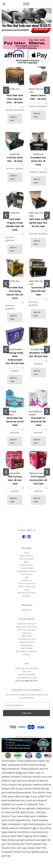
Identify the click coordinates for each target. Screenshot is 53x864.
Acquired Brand (26, 642)
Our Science (26, 574)
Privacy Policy (26, 565)
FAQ (26, 577)
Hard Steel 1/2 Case (26, 639)
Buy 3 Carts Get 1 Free (26, 627)
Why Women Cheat (26, 593)
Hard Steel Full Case (26, 623)
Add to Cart (13, 119)
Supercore (27, 633)
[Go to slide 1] (6, 90)
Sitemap (26, 596)
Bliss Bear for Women (26, 651)
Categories (26, 610)
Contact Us (26, 580)
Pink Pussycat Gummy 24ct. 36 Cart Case (38, 480)
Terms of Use (26, 568)
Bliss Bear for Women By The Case (38, 421)
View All (26, 654)
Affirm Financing (26, 586)
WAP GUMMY (26, 648)
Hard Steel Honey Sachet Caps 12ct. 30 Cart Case (38, 223)
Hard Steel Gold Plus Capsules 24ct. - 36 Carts (14, 99)
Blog (26, 589)
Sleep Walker (26, 645)
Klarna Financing (26, 583)
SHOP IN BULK (26, 556)
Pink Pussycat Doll (27, 630)
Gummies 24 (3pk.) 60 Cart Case (38, 291)
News (26, 562)
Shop (26, 553)
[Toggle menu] (4, 4)
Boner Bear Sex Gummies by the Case (15, 421)
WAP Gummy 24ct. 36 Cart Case (15, 480)
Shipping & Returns (26, 571)
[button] (27, 16)
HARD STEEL (26, 636)
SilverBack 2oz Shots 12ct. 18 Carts (38, 161)
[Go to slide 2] (47, 90)
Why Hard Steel (26, 559)
